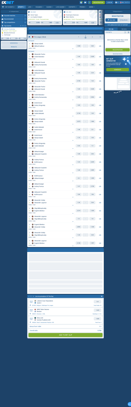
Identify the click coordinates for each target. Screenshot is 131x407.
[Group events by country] (25, 50)
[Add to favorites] (25, 29)
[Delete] (102, 296)
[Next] (25, 26)
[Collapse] (25, 77)
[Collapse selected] (22, 50)
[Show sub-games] (25, 106)
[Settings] (116, 2)
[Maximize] (25, 15)
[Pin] (29, 44)
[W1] (79, 46)
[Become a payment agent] (85, 2)
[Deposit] (89, 2)
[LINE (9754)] (29, 28)
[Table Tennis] (33, 28)
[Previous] (20, 26)
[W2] (92, 46)
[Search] (102, 28)
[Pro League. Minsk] (37, 28)
